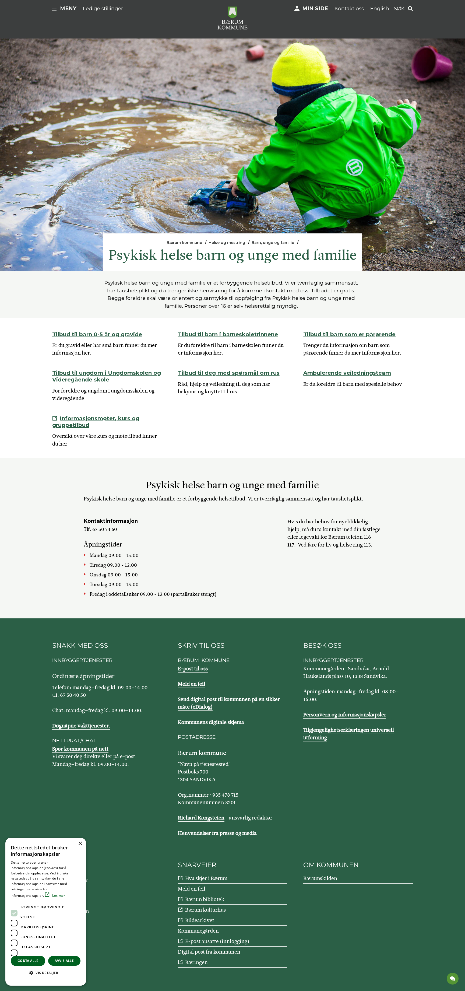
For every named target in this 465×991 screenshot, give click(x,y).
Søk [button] (399, 8)
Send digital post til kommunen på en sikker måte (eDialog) (229, 703)
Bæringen (196, 962)
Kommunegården (198, 930)
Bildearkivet (199, 920)
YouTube (75, 895)
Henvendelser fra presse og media (217, 833)
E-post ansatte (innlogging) (217, 941)
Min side (315, 8)
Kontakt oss (349, 8)
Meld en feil (191, 684)
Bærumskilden (320, 878)
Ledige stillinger (103, 8)
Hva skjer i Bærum (206, 878)
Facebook (76, 880)
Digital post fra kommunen (209, 951)
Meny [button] (68, 8)
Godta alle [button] (27, 960)
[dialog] (45, 912)
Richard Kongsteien (201, 817)
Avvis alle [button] (64, 960)
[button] (46, 972)
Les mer (58, 895)
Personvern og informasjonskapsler (344, 714)
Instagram (77, 911)
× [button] (80, 844)
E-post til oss (193, 668)
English (379, 8)
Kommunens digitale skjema (211, 722)
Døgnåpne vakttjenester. (81, 725)
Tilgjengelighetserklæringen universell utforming (348, 733)
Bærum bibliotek (204, 899)
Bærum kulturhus (205, 909)
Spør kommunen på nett (80, 748)
